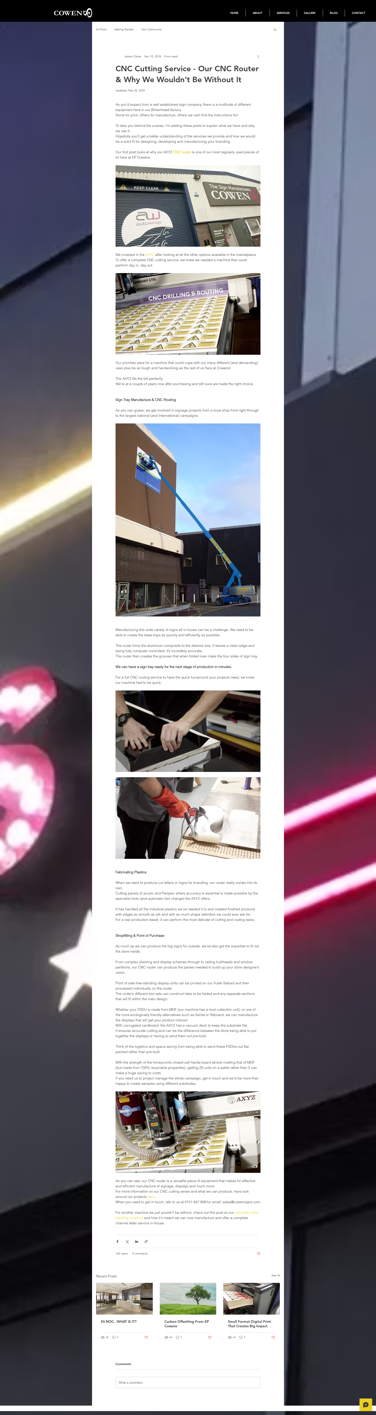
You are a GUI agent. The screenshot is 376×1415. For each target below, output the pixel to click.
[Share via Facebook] (117, 1241)
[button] (275, 29)
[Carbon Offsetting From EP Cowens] (188, 1299)
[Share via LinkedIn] (136, 1241)
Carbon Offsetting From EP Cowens (186, 1323)
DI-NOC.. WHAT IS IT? (118, 1321)
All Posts (101, 29)
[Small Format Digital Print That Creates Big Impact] (251, 1299)
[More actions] (258, 56)
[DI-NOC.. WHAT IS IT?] (124, 1299)
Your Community (151, 29)
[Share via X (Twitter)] (127, 1241)
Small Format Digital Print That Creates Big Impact (249, 1323)
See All (275, 1275)
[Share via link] (146, 1241)
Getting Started (124, 29)
